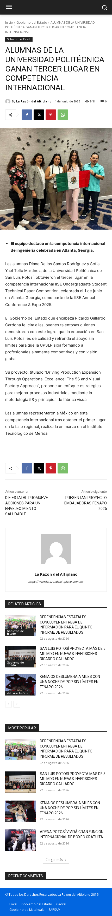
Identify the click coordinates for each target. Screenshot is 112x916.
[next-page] (17, 704)
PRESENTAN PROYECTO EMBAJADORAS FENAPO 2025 (85, 503)
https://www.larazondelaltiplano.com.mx (56, 581)
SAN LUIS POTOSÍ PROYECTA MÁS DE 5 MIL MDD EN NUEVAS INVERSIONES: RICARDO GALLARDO (72, 653)
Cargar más (54, 859)
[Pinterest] (51, 114)
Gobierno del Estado (31, 22)
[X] (39, 114)
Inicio (9, 22)
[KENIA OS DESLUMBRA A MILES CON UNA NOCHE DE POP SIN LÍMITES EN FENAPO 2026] (20, 685)
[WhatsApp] (63, 114)
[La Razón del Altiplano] (8, 101)
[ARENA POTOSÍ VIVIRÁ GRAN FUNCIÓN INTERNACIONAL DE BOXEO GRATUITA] (20, 840)
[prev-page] (8, 704)
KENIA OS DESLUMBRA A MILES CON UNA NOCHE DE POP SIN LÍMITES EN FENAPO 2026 (70, 681)
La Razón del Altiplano (33, 101)
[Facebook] (27, 114)
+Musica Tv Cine (17, 693)
